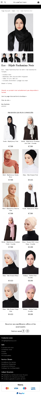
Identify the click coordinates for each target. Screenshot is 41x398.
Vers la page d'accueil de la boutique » (14, 96)
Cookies (4, 353)
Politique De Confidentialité (10, 368)
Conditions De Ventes (8, 362)
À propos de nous (7, 347)
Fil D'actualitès (6, 355)
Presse (3, 351)
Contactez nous (6, 349)
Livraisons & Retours (8, 366)
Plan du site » (5, 100)
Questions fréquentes (8, 364)
